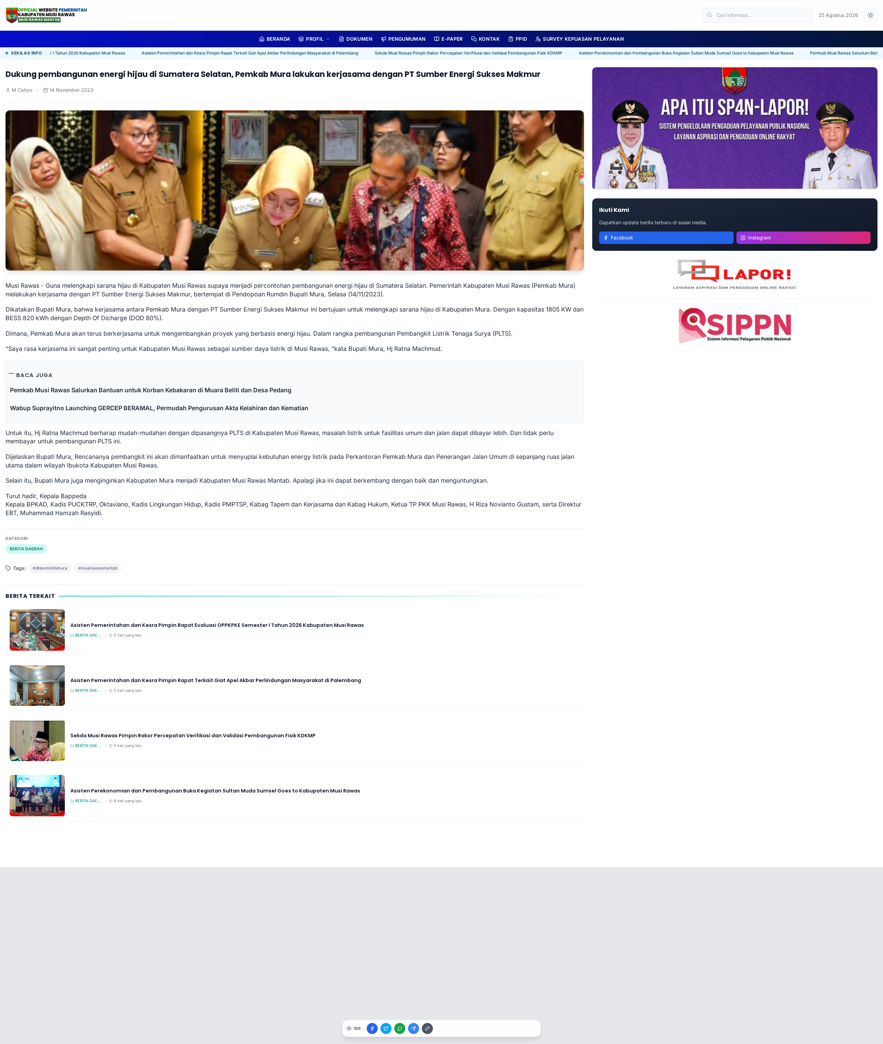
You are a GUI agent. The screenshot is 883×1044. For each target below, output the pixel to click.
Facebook (622, 237)
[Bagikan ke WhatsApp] (399, 1028)
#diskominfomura (50, 568)
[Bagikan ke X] (385, 1028)
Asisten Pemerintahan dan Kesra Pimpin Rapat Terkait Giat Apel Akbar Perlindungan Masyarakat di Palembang (206, 53)
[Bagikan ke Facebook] (372, 1028)
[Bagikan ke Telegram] (413, 1028)
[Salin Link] (427, 1028)
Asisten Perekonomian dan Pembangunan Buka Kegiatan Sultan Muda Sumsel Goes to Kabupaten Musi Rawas (643, 53)
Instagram (759, 237)
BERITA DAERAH (26, 548)
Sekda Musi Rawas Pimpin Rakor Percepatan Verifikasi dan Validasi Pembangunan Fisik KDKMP (425, 53)
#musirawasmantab (97, 568)
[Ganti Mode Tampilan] (870, 15)
